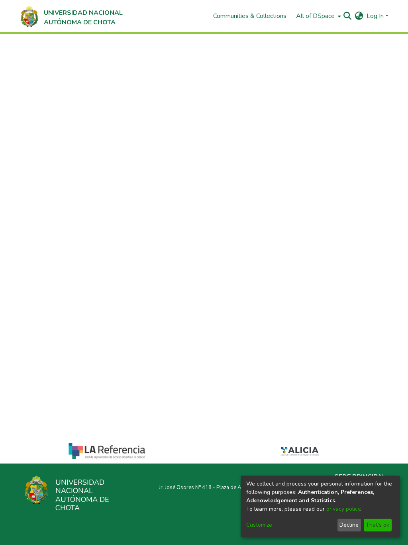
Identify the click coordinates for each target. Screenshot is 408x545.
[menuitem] (317, 16)
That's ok (377, 525)
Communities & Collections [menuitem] (249, 16)
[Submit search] (348, 16)
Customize (259, 525)
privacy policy (343, 509)
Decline (349, 525)
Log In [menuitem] (375, 16)
